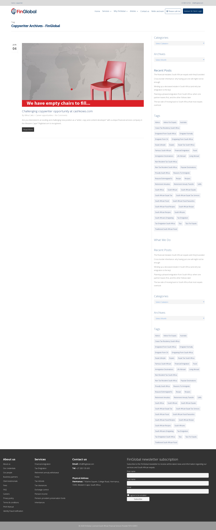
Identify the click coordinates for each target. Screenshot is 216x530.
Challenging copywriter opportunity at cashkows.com (57, 111)
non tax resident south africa (166, 167)
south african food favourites (184, 201)
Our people (7, 472)
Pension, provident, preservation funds (50, 498)
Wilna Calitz (29, 115)
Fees (5, 485)
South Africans (180, 212)
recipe (178, 178)
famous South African (163, 150)
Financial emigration (43, 464)
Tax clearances (41, 485)
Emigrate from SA (161, 139)
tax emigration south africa (165, 223)
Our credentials (9, 468)
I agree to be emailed (137, 495)
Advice (157, 122)
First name (131, 471)
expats (171, 145)
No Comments (61, 115)
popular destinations (188, 167)
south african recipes (163, 212)
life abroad (181, 156)
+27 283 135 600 (83, 468)
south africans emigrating (164, 218)
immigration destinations (164, 156)
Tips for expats (191, 223)
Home (13, 3)
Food (195, 150)
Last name (131, 479)
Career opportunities (44, 115)
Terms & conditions (11, 502)
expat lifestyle (160, 145)
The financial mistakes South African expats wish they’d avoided (179, 74)
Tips (180, 223)
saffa (199, 184)
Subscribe (138, 499)
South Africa (159, 190)
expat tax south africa (186, 145)
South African (172, 190)
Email (129, 487)
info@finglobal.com (197, 3)
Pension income (41, 494)
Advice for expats (170, 122)
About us (6, 464)
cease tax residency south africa (167, 128)
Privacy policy (8, 498)
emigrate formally (186, 133)
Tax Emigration (40, 468)
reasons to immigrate (181, 173)
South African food (162, 201)
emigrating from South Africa (182, 139)
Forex (37, 477)
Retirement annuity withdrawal (47, 472)
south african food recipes (165, 207)
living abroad (194, 156)
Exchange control (42, 489)
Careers (6, 494)
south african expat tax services (187, 195)
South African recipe (186, 207)
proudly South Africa (162, 173)
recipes (187, 178)
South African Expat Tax (163, 195)
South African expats (188, 190)
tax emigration (182, 218)
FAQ (5, 489)
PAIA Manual (8, 507)
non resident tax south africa (166, 162)
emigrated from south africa (165, 133)
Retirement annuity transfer (184, 184)
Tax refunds (39, 481)
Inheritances (40, 502)
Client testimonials (10, 481)
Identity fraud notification (13, 511)
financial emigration (182, 150)
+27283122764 (186, 3)
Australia (183, 122)
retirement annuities (162, 184)
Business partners (10, 477)
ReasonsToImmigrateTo (163, 178)
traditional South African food (166, 229)
